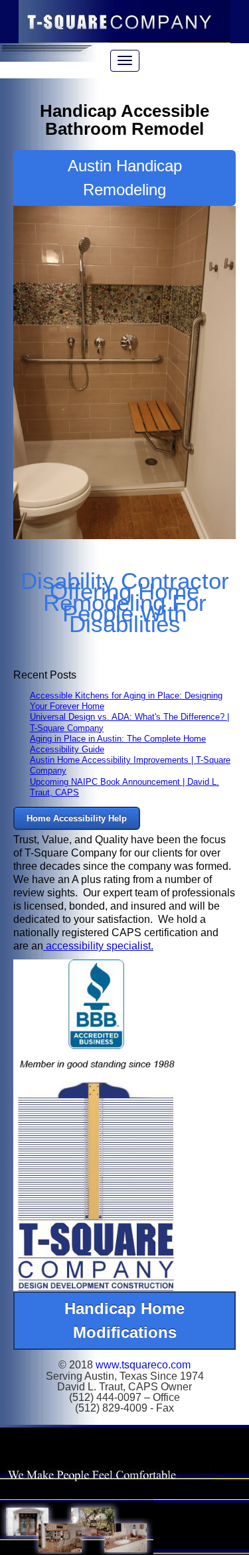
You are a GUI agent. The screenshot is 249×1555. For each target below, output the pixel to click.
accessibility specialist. (98, 945)
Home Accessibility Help (77, 818)
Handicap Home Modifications (124, 1320)
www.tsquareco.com (143, 1364)
